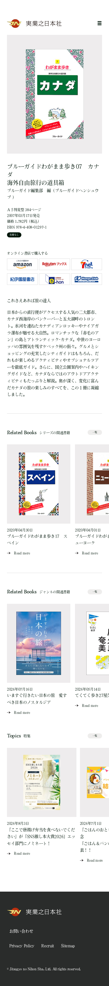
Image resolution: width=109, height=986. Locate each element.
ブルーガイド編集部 (25, 190)
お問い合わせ (21, 931)
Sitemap (68, 946)
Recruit (47, 946)
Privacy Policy (21, 946)
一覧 (94, 432)
